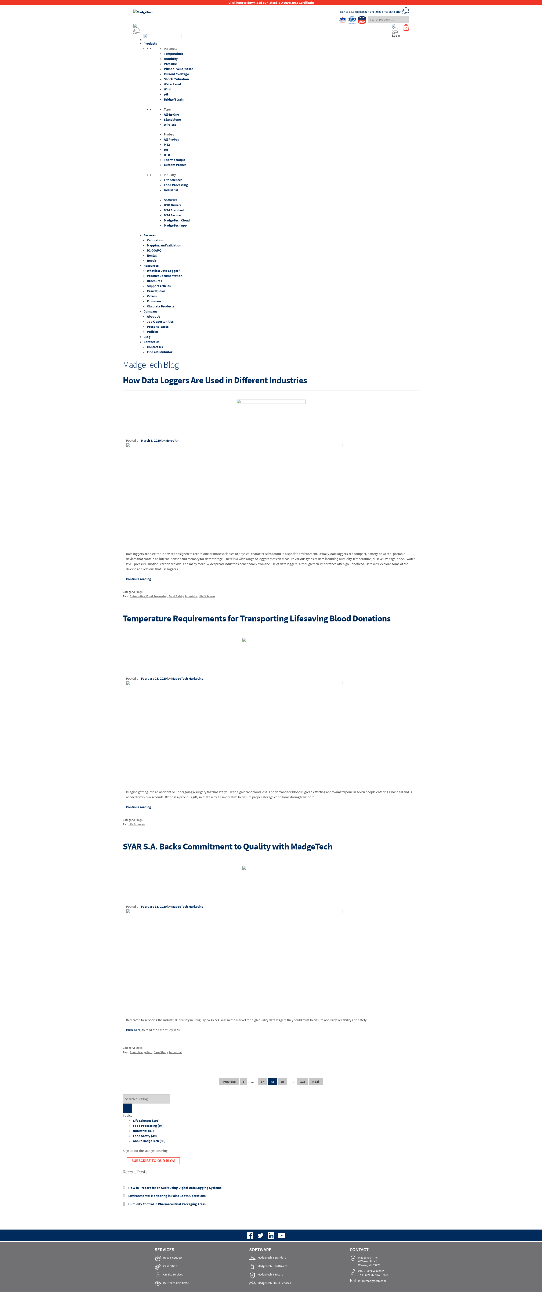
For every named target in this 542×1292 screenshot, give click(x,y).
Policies (152, 331)
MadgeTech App (175, 225)
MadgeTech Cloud (177, 220)
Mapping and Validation (164, 245)
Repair (151, 260)
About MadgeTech (141, 1052)
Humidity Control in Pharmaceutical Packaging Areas (167, 1204)
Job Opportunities (160, 321)
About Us (153, 316)
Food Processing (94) (148, 1125)
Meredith (171, 440)
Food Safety (176, 596)
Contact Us (151, 342)
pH (166, 94)
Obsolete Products (160, 306)
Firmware (154, 301)
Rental (152, 255)
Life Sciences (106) (146, 1120)
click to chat (393, 12)
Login (396, 35)
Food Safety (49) (145, 1136)
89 (282, 1081)
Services (150, 235)
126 (302, 1081)
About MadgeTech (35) (149, 1141)
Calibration (155, 240)
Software (170, 200)
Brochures (154, 281)
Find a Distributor (159, 352)
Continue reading (138, 579)
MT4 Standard (174, 210)
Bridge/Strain (174, 99)
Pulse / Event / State (178, 69)
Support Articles (159, 286)
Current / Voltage (176, 74)
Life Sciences (173, 180)
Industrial (171, 190)
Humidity (171, 59)
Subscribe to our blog (153, 1160)
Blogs (139, 592)
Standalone (172, 119)
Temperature (173, 53)
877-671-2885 (372, 12)
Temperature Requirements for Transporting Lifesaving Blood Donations (257, 618)
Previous (229, 1081)
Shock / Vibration (176, 79)
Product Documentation (164, 276)
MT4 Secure (172, 215)
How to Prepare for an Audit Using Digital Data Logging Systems (174, 1187)
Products (150, 43)
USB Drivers (172, 205)
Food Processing (176, 185)
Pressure (170, 64)
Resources (151, 265)
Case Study (161, 1052)
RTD (167, 154)
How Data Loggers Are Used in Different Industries (215, 380)
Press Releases (158, 326)
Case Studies (156, 291)
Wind (167, 89)
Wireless (170, 124)
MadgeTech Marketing (187, 678)
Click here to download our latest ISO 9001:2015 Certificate (271, 2)
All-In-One (171, 114)
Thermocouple (174, 160)
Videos (152, 296)
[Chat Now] (235, 31)
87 (262, 1081)
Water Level (172, 84)
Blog (147, 337)
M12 (167, 144)
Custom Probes (175, 165)
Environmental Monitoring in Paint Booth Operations (167, 1196)
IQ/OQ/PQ (154, 250)
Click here (133, 1030)
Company (151, 311)
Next (315, 1081)
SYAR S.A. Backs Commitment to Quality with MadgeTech (227, 846)
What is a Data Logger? (163, 270)
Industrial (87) (143, 1131)
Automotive (137, 596)
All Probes (171, 139)
